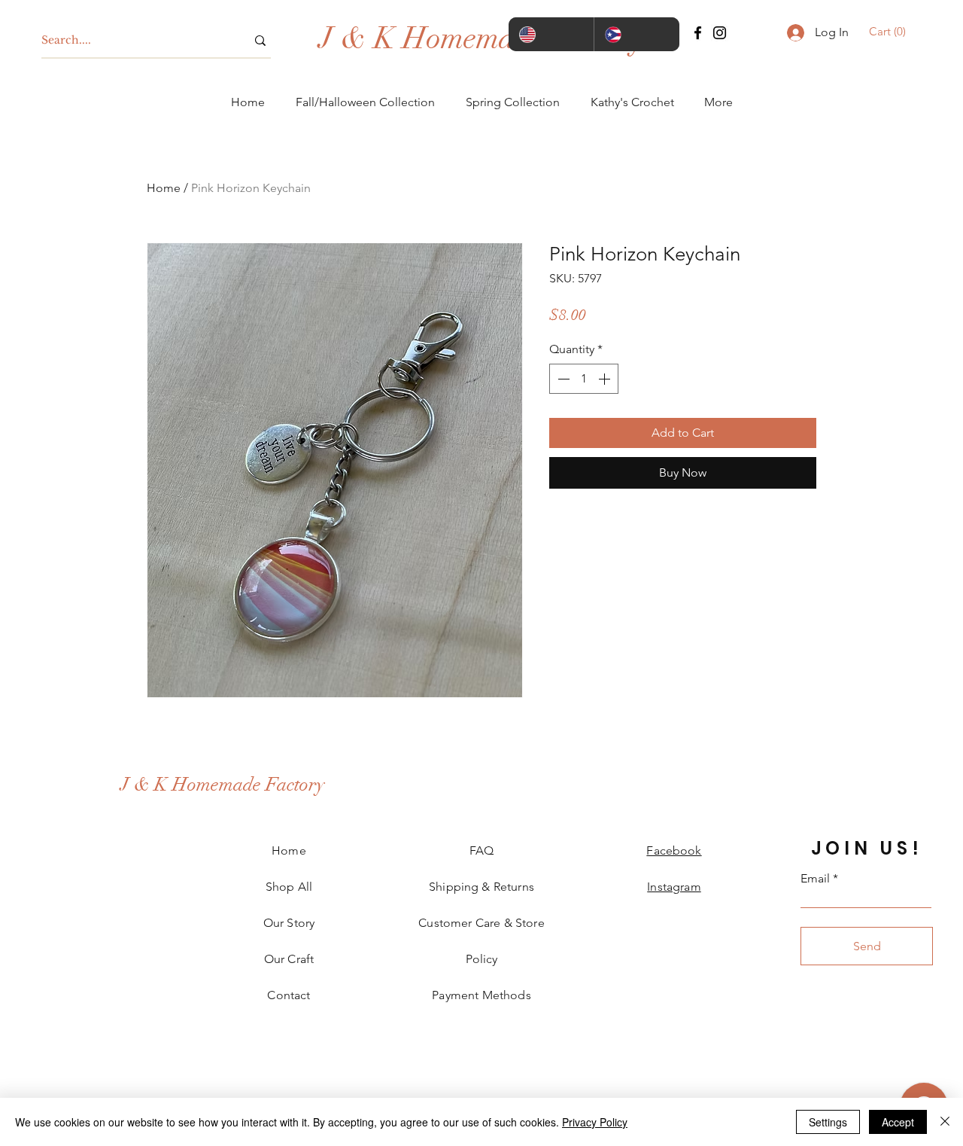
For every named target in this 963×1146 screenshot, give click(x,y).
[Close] (945, 1122)
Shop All (289, 886)
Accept (898, 1121)
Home (164, 188)
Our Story (288, 923)
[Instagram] (719, 32)
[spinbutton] (584, 378)
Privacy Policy (594, 1121)
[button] (889, 31)
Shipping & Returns (481, 886)
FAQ (481, 850)
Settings (828, 1121)
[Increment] (605, 378)
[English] (551, 34)
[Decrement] (562, 378)
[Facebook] (697, 32)
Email (815, 879)
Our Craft (289, 959)
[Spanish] (636, 34)
